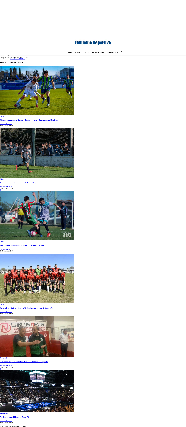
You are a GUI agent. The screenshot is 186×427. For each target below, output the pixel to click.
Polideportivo (4, 358)
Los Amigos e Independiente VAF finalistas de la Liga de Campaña (26, 308)
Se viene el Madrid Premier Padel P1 (15, 417)
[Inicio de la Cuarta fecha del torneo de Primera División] (37, 240)
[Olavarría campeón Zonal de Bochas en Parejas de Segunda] (37, 356)
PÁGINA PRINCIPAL (17, 59)
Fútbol (2, 116)
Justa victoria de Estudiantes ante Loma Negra (18, 183)
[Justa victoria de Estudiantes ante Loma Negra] (37, 177)
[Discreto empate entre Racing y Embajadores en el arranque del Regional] (37, 114)
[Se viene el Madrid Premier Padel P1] (37, 411)
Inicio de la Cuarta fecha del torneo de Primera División (22, 245)
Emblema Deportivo (6, 124)
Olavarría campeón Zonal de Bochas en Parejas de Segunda (24, 362)
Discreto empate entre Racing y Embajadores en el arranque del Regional (29, 120)
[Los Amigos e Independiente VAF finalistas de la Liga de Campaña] (37, 302)
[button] (121, 52)
